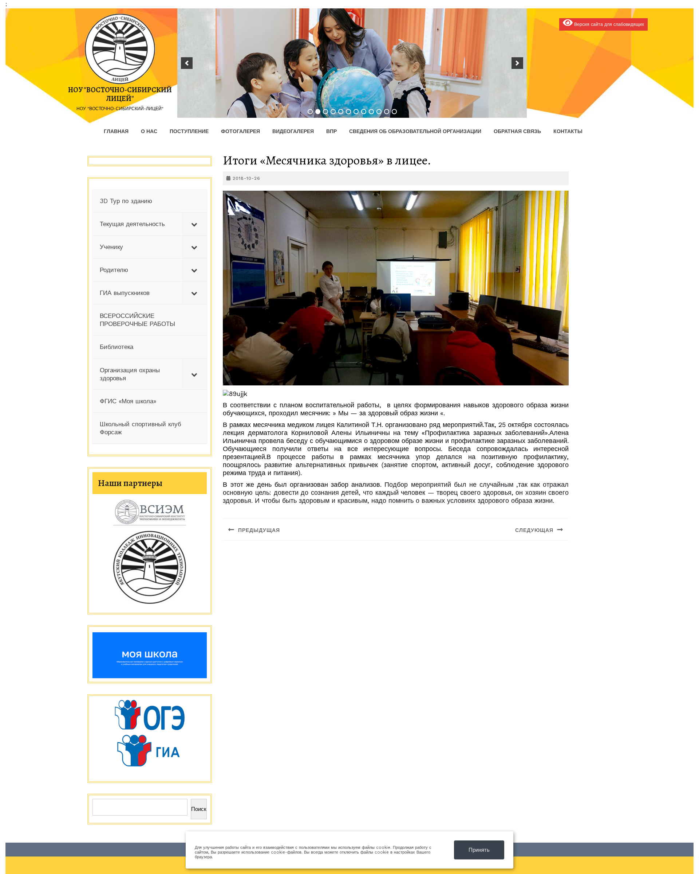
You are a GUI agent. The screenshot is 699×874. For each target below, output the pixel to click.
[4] (333, 111)
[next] (517, 63)
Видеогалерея (293, 131)
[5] (340, 111)
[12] (394, 111)
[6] (348, 111)
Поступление (189, 131)
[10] (379, 111)
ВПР (331, 131)
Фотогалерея (240, 131)
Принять (479, 850)
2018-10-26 (246, 178)
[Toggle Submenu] (194, 224)
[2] (317, 111)
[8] (363, 111)
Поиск (198, 809)
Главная (116, 131)
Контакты (567, 131)
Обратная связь (517, 131)
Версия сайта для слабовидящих (608, 24)
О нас (149, 131)
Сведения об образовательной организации (415, 131)
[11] (386, 111)
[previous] (187, 63)
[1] (310, 111)
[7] (356, 111)
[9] (371, 111)
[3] (325, 111)
